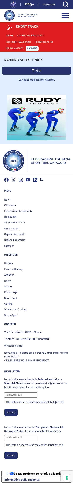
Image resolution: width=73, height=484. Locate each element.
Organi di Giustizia (14, 240)
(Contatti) (43, 339)
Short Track (10, 298)
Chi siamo (10, 205)
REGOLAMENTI (14, 48)
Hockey (8, 263)
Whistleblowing (13, 346)
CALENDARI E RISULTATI (30, 35)
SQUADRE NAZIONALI (18, 42)
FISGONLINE (48, 4)
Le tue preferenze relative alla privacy (40, 473)
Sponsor (9, 246)
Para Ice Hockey (13, 269)
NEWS (9, 35)
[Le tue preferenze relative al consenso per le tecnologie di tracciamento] (66, 477)
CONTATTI (10, 324)
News (7, 199)
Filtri (38, 70)
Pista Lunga (11, 292)
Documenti (10, 217)
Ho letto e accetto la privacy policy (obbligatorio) (35, 402)
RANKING (32, 48)
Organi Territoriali (14, 234)
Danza (8, 281)
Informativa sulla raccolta (21, 479)
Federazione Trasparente (18, 211)
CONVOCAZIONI (44, 42)
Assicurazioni (12, 228)
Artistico (9, 275)
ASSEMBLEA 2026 (14, 222)
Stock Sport (11, 315)
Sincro (8, 286)
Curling (8, 304)
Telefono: (20, 339)
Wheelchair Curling (15, 309)
